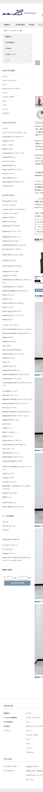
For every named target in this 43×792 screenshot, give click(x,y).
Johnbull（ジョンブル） (9, 366)
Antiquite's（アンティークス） (11, 231)
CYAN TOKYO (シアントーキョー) (13, 255)
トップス (4, 76)
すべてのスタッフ (7, 549)
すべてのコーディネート (10, 545)
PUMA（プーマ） (7, 428)
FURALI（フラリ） (7, 319)
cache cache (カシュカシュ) (12, 266)
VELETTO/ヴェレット (9, 503)
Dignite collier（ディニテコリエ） (12, 303)
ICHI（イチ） (6, 362)
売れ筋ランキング (11, 54)
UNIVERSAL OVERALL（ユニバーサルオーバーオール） (16, 487)
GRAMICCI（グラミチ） (9, 342)
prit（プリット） (6, 424)
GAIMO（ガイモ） (7, 337)
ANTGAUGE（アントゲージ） (11, 237)
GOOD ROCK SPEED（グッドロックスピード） (16, 333)
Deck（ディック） (7, 299)
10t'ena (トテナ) (7, 186)
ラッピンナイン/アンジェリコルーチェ (14, 132)
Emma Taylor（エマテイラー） (12, 311)
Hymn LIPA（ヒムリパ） (9, 178)
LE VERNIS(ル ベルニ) (9, 391)
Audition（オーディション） (10, 241)
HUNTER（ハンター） (9, 358)
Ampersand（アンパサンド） (11, 226)
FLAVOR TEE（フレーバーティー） (13, 315)
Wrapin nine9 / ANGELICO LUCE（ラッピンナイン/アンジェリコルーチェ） (16, 559)
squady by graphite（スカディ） (12, 461)
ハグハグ (5, 128)
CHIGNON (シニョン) (9, 260)
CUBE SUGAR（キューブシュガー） (13, 287)
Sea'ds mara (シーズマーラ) (11, 440)
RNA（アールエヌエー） (9, 432)
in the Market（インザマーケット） (13, 153)
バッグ (4, 105)
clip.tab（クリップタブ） (9, 275)
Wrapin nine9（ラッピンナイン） (12, 169)
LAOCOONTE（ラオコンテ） (11, 370)
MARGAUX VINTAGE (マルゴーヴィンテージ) (17, 399)
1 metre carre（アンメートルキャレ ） (14, 209)
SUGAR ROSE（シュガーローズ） (12, 457)
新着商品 (7, 25)
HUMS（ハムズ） (7, 149)
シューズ (5, 109)
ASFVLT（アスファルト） (9, 222)
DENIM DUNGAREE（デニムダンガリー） (15, 291)
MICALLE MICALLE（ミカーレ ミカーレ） (15, 403)
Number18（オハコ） (9, 157)
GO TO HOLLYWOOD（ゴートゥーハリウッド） (17, 329)
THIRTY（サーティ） (8, 474)
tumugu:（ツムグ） (8, 478)
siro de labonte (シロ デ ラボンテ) (13, 445)
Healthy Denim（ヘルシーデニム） (13, 354)
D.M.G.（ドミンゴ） (8, 295)
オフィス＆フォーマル (9, 526)
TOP (5, 31)
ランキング (7, 731)
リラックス (5, 522)
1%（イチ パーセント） (9, 205)
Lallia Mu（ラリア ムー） (10, 395)
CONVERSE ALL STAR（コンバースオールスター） (16, 281)
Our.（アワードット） (8, 161)
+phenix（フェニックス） (9, 493)
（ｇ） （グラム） (6, 346)
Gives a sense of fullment (11, 350)
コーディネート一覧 (15, 31)
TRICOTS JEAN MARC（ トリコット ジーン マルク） (17, 468)
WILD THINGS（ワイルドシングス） (13, 507)
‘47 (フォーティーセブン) (10, 213)
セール (7, 60)
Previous (37, 62)
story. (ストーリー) (8, 449)
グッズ (4, 101)
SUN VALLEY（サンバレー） (11, 453)
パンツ (4, 84)
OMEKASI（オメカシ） (9, 165)
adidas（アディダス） (9, 217)
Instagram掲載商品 (10, 717)
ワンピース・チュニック (9, 80)
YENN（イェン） (7, 497)
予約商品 (32, 25)
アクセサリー (6, 113)
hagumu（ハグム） (8, 141)
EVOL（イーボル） (8, 307)
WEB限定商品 (20, 25)
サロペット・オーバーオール (11, 89)
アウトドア (5, 530)
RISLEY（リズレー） (8, 436)
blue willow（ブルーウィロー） (12, 249)
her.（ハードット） (7, 145)
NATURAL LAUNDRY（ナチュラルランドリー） (16, 412)
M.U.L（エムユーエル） (9, 408)
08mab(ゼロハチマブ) (9, 201)
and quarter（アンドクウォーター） (13, 137)
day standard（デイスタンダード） (13, 182)
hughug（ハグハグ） (8, 553)
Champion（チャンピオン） (10, 271)
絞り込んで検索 (17, 583)
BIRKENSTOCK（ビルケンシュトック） (14, 245)
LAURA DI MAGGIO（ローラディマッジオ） (15, 374)
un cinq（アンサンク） (9, 482)
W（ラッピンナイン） (8, 174)
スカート (5, 93)
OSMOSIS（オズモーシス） (10, 420)
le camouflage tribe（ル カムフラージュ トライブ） (16, 384)
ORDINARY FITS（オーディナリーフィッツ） (15, 416)
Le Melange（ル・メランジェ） (11, 378)
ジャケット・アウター (8, 97)
